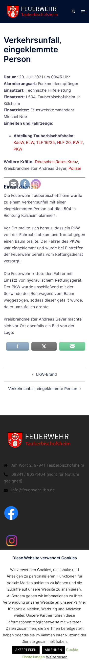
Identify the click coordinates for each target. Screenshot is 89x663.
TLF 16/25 (45, 142)
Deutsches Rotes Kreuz (56, 161)
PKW (18, 149)
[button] (73, 12)
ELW (30, 142)
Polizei (74, 168)
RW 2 (78, 142)
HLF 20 (64, 142)
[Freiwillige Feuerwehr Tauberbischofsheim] (34, 11)
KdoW (19, 142)
